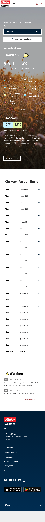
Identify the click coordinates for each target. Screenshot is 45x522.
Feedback (7, 470)
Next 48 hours (10, 158)
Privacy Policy (8, 466)
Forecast (14, 22)
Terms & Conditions (10, 461)
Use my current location (24, 39)
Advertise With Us (10, 453)
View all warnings (31, 399)
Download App (8, 457)
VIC (21, 22)
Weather (6, 22)
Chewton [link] (28, 22)
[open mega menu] (13, 3)
